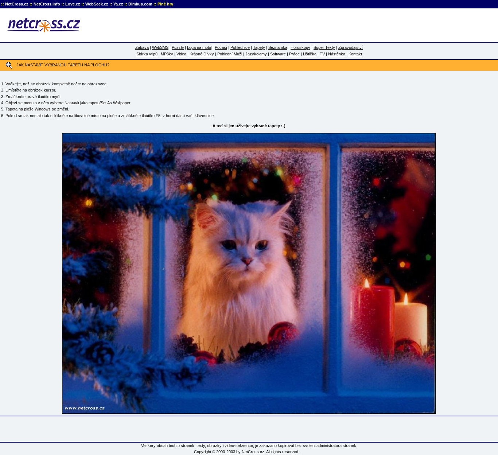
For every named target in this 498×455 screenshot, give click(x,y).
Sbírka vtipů (146, 54)
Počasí (221, 47)
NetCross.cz (16, 4)
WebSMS (160, 47)
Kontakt (355, 54)
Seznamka (277, 47)
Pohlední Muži (229, 54)
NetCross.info (47, 4)
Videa (181, 54)
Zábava (142, 47)
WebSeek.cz (96, 4)
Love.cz (72, 4)
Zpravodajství (350, 47)
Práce (294, 54)
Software (278, 54)
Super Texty (324, 47)
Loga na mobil (199, 47)
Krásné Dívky (202, 54)
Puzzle (178, 47)
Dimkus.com (140, 4)
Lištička (309, 54)
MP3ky (167, 54)
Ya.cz (118, 4)
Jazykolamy (256, 54)
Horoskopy (300, 47)
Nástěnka (336, 54)
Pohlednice (240, 47)
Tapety (259, 47)
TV (322, 54)
